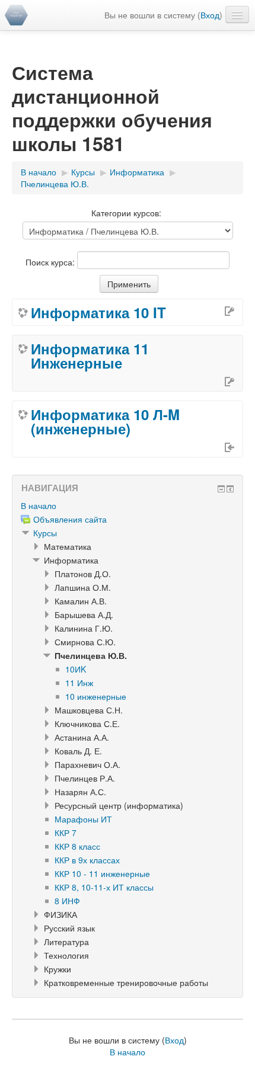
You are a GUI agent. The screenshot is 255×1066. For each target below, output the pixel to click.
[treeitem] (127, 505)
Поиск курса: (51, 262)
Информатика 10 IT (98, 312)
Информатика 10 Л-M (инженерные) (105, 421)
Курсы (45, 533)
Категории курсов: (126, 213)
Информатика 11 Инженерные (90, 355)
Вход (209, 15)
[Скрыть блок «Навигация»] (221, 488)
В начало (38, 505)
